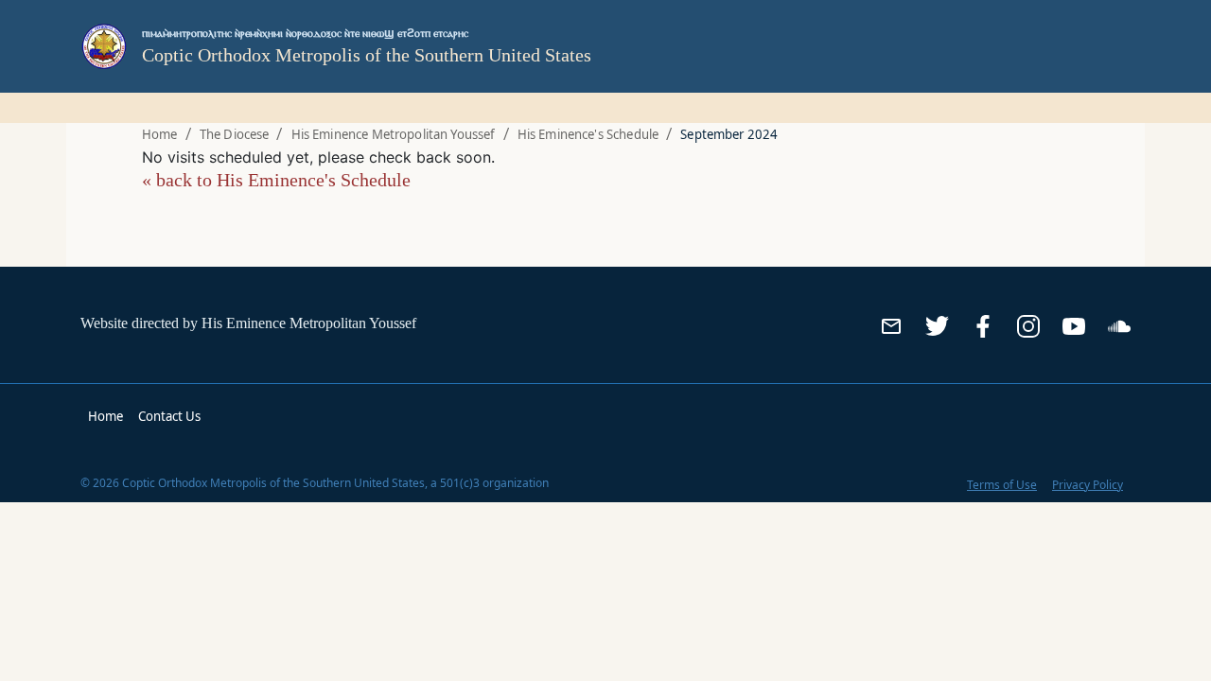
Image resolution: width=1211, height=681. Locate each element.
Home (160, 134)
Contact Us (169, 416)
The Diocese (235, 134)
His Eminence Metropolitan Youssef (393, 134)
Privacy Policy (1087, 485)
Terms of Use (1002, 485)
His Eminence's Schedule (588, 134)
